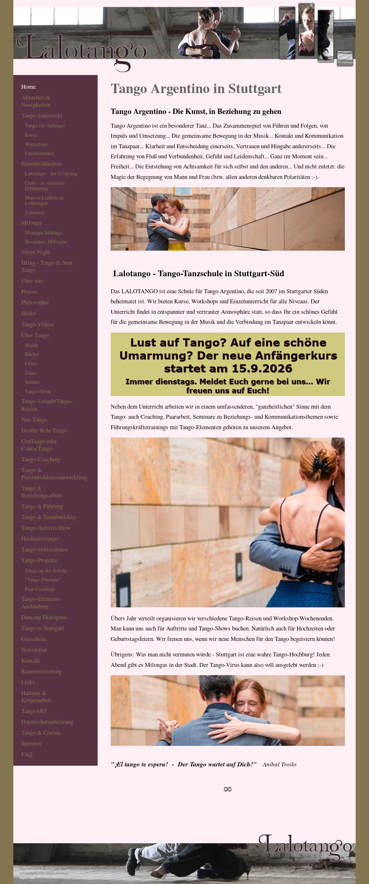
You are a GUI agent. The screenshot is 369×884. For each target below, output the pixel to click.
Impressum (27, 877)
